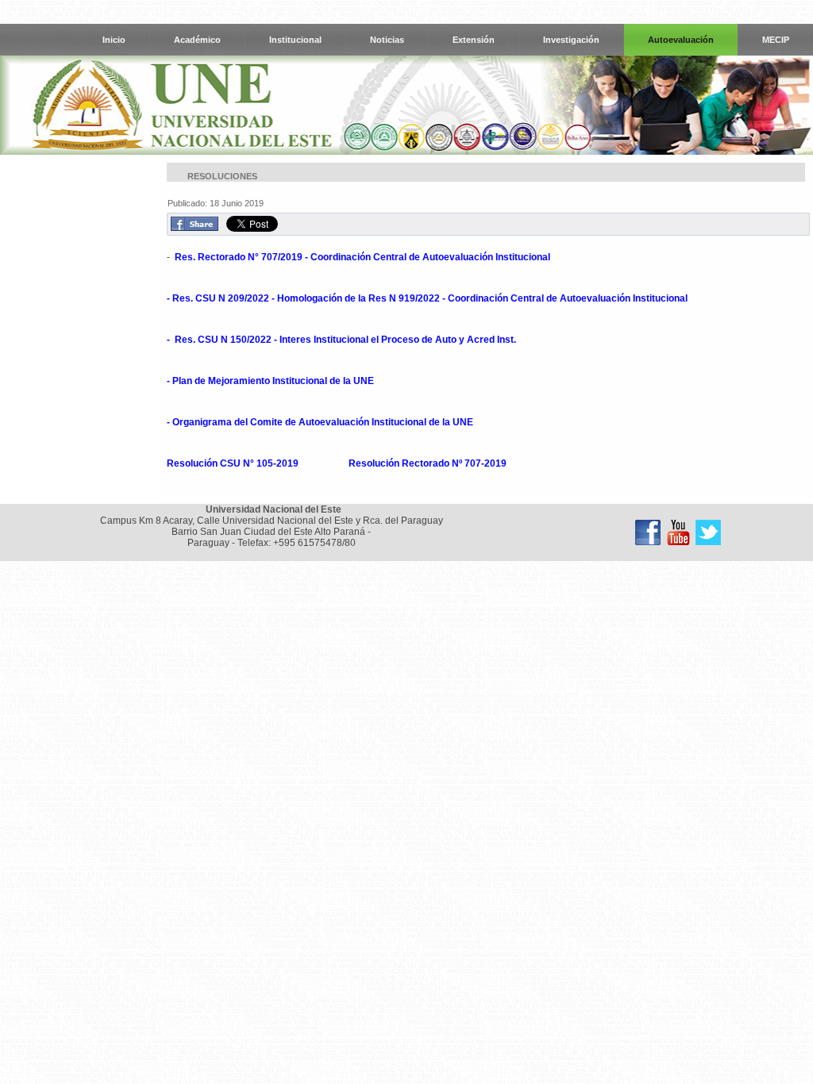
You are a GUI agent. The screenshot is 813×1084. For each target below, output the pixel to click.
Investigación (571, 39)
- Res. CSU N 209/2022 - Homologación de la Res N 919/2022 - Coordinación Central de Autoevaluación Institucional (427, 298)
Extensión (474, 39)
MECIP (775, 39)
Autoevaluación (681, 39)
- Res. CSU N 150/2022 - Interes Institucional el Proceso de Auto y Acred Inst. (341, 339)
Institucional (295, 39)
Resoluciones (222, 176)
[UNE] (708, 532)
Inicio (113, 39)
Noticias (387, 39)
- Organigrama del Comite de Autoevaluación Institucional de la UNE (321, 422)
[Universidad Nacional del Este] (648, 532)
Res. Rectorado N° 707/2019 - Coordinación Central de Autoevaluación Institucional (362, 257)
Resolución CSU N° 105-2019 (234, 463)
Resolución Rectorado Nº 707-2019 (428, 463)
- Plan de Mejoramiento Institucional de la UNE (271, 380)
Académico (197, 39)
